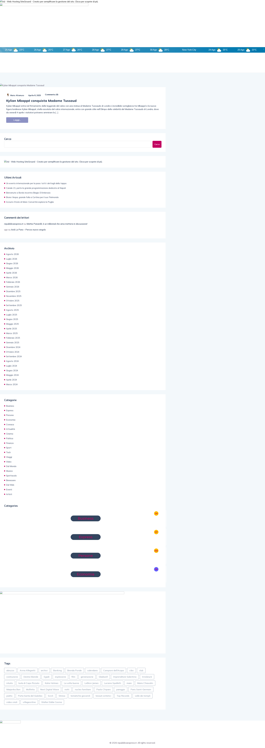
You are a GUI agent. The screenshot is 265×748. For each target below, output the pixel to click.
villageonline (29, 702)
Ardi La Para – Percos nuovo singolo (28, 229)
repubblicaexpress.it (13, 224)
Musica (9, 471)
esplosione (60, 676)
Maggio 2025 (12, 324)
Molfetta (30, 689)
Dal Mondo (11, 466)
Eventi (9, 489)
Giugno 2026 (12, 263)
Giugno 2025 (12, 319)
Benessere (11, 480)
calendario (92, 670)
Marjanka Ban (13, 689)
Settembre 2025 (14, 305)
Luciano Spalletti (112, 683)
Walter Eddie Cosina (51, 702)
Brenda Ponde (74, 670)
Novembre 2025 (13, 296)
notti (66, 689)
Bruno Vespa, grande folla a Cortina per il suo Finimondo (32, 197)
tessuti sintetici (103, 695)
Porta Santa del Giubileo (30, 695)
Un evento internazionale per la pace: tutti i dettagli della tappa (36, 183)
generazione (87, 676)
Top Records (123, 695)
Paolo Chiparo (103, 689)
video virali (11, 702)
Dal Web (10, 485)
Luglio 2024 (11, 365)
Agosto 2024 (12, 361)
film (73, 676)
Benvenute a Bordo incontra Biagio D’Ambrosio (28, 192)
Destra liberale (30, 676)
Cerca (7, 139)
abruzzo (10, 670)
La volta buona (71, 683)
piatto (9, 695)
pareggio (120, 689)
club (141, 670)
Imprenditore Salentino (125, 676)
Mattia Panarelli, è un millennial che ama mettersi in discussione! (57, 224)
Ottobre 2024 (12, 352)
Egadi (46, 676)
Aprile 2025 (11, 328)
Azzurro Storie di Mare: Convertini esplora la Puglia (30, 202)
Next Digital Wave (49, 689)
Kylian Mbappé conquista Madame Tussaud (41, 101)
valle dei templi (142, 695)
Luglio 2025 (11, 314)
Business (10, 406)
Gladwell (103, 676)
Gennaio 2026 (12, 286)
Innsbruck (147, 676)
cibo (131, 670)
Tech (8, 452)
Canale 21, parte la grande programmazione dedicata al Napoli (36, 188)
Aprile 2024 (11, 379)
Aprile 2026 (11, 272)
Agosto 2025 (12, 310)
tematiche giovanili (80, 695)
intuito (9, 683)
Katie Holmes (51, 683)
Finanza (10, 443)
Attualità (10, 429)
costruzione (12, 676)
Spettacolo (11, 475)
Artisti (9, 494)
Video (8, 461)
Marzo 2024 (12, 384)
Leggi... (17, 120)
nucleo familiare (83, 689)
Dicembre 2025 (13, 291)
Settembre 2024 (14, 356)
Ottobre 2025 (12, 300)
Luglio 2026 (11, 259)
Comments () (51, 94)
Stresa (62, 695)
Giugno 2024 (12, 370)
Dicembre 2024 (13, 347)
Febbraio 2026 (13, 282)
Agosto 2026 (12, 254)
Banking (57, 670)
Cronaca (10, 424)
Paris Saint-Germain (141, 689)
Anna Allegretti (27, 670)
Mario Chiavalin (145, 683)
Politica (9, 438)
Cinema (9, 433)
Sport (8, 447)
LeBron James (91, 683)
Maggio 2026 (12, 268)
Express (9, 410)
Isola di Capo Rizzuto (28, 683)
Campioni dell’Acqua (113, 670)
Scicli (50, 695)
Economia (10, 420)
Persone (10, 415)
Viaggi (9, 457)
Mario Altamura (17, 95)
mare (129, 683)
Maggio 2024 (12, 375)
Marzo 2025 (12, 333)
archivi (44, 670)
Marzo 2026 (12, 277)
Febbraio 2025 (13, 338)
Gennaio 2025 (12, 342)
